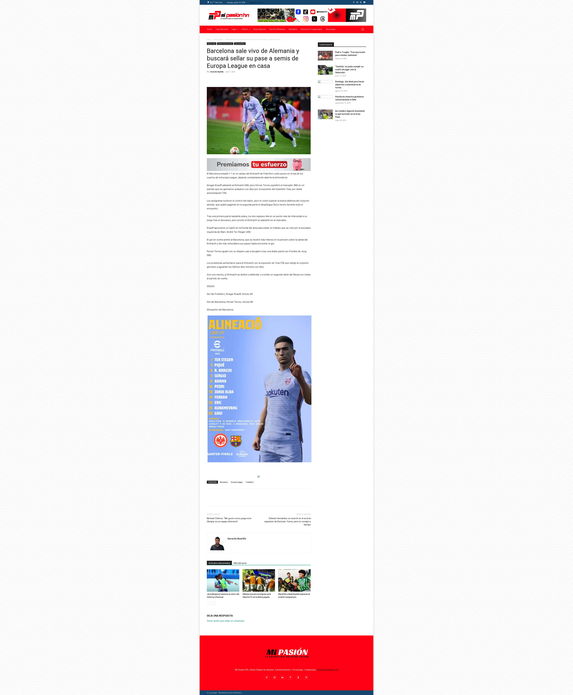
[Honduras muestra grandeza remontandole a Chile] (325, 100)
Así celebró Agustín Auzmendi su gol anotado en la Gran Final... (350, 114)
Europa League (237, 482)
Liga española (240, 44)
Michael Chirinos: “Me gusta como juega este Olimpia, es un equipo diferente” (229, 520)
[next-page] (213, 603)
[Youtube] (364, 2)
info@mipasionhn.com (327, 669)
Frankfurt (249, 482)
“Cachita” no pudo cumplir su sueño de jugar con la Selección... (349, 69)
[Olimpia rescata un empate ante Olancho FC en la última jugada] (258, 580)
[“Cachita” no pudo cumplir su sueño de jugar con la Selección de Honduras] (325, 70)
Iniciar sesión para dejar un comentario (225, 621)
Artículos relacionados (219, 563)
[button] (362, 29)
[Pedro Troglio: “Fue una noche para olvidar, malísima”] (325, 55)
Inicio (209, 39)
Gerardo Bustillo (217, 72)
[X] (361, 2)
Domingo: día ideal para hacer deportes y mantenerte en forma (349, 84)
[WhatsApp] (230, 78)
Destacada (218, 39)
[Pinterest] (224, 78)
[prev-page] (209, 603)
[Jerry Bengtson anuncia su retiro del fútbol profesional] (223, 580)
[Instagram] (357, 2)
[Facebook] (353, 2)
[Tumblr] (298, 677)
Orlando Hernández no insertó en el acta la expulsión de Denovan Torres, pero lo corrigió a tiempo (287, 521)
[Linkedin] (282, 677)
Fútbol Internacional (225, 44)
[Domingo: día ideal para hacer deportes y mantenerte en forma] (325, 85)
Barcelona (224, 482)
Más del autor (240, 563)
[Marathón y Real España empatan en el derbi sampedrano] (294, 580)
